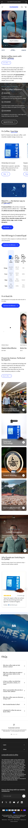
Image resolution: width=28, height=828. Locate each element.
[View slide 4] (17, 734)
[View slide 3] (16, 641)
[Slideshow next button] (26, 588)
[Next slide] (24, 331)
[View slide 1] (12, 641)
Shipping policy (23, 819)
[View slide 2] (14, 641)
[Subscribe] (23, 796)
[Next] (26, 2)
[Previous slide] (3, 331)
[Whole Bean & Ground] (11, 150)
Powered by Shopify (16, 817)
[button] (23, 186)
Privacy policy (10, 819)
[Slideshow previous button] (2, 588)
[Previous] (2, 2)
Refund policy (4, 819)
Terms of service (17, 819)
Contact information (14, 821)
